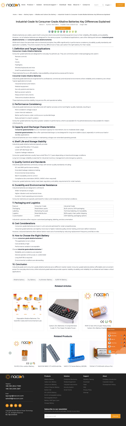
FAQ (84, 387)
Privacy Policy (87, 390)
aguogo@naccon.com (15, 396)
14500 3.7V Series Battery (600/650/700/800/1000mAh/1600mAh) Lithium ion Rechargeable (50, 366)
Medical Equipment (70, 382)
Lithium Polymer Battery (51, 387)
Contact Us (86, 5)
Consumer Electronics (70, 379)
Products (30, 5)
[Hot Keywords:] (103, 5)
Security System (69, 387)
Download (62, 5)
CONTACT (120, 5)
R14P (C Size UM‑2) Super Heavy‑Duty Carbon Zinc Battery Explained (98, 327)
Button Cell (47, 390)
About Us (76, 5)
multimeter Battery (45, 280)
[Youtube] (20, 405)
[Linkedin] (11, 405)
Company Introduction (109, 379)
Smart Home (68, 390)
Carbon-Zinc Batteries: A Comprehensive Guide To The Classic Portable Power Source (63, 327)
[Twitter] (15, 405)
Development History (109, 384)
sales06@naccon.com (14, 398)
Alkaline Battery (49, 379)
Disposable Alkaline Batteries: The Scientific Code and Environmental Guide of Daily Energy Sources (28, 320)
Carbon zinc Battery (50, 382)
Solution (39, 5)
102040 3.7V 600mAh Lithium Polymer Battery (76, 366)
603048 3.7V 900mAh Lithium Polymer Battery (102, 366)
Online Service (112, 333)
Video (85, 384)
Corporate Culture (108, 382)
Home (23, 5)
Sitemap (85, 392)
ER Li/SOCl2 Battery (50, 392)
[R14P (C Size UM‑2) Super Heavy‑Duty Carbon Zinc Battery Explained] (97, 307)
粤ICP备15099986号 (11, 414)
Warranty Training (88, 379)
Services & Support (50, 5)
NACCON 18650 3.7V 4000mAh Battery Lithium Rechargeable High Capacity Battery (24, 366)
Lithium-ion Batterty (50, 384)
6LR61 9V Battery (61, 280)
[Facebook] (7, 405)
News (69, 5)
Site (86, 24)
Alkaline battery (19, 280)
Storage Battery (49, 403)
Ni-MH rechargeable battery (52, 395)
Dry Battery (32, 280)
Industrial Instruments (70, 384)
